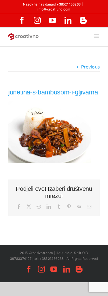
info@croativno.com (53, 9)
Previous (90, 67)
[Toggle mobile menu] (97, 36)
